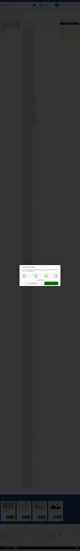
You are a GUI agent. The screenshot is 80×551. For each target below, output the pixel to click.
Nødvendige (24, 274)
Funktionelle (46, 274)
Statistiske (56, 274)
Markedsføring (35, 274)
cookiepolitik (30, 271)
